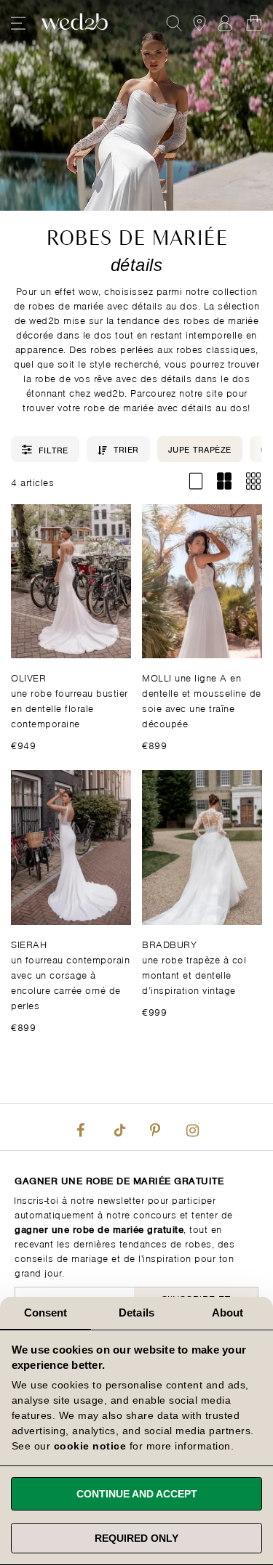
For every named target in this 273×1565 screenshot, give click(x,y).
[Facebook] (80, 1126)
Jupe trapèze (200, 448)
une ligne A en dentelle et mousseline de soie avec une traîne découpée (201, 700)
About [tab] (228, 1312)
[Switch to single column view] (195, 481)
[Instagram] (192, 1126)
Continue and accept (136, 1494)
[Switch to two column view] (224, 481)
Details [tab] (136, 1312)
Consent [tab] (46, 1312)
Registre (225, 23)
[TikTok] (117, 1126)
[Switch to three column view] (253, 481)
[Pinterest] (155, 1126)
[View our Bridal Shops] (199, 23)
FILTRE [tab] (53, 449)
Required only (136, 1538)
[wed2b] (74, 23)
